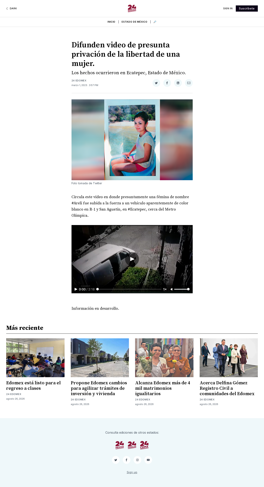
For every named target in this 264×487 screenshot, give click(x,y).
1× (165, 289)
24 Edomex (79, 80)
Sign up (132, 472)
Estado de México (134, 21)
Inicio (111, 21)
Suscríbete (247, 8)
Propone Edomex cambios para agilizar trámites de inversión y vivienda (99, 388)
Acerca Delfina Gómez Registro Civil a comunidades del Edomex (227, 388)
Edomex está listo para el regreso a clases (33, 385)
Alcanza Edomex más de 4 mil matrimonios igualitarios (162, 388)
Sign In (228, 8)
